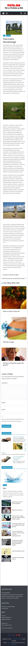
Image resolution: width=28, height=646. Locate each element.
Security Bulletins (6, 592)
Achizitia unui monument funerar (18, 558)
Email (3, 409)
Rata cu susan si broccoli (11, 311)
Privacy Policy (5, 608)
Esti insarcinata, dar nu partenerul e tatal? (13, 278)
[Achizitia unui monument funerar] (6, 558)
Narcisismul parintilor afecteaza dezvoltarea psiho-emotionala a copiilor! (17, 543)
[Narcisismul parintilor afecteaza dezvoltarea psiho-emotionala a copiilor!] (6, 543)
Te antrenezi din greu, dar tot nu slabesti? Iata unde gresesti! (18, 525)
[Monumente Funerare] (6, 510)
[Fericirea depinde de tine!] (6, 551)
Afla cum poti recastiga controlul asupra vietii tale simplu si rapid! (18, 517)
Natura (4, 485)
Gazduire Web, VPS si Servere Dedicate (17, 502)
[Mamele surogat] (14, 318)
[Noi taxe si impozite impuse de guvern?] (14, 348)
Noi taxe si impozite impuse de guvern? (13, 364)
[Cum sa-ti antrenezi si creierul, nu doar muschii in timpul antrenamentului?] (6, 534)
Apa (4, 488)
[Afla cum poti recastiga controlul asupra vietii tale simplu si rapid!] (6, 517)
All (4, 35)
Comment (5, 383)
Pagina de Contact (6, 619)
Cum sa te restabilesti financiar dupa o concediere (18, 458)
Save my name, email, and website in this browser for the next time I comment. (13, 420)
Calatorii (8, 35)
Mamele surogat (8, 342)
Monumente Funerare (17, 510)
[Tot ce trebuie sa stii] (3, 13)
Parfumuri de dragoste (18, 437)
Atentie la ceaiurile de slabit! (11, 275)
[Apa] (14, 476)
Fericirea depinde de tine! (18, 551)
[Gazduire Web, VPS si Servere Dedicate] (6, 503)
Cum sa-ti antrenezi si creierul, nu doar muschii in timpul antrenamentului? (18, 533)
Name (4, 402)
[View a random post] (24, 13)
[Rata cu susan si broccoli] (14, 287)
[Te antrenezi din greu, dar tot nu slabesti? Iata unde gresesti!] (6, 525)
